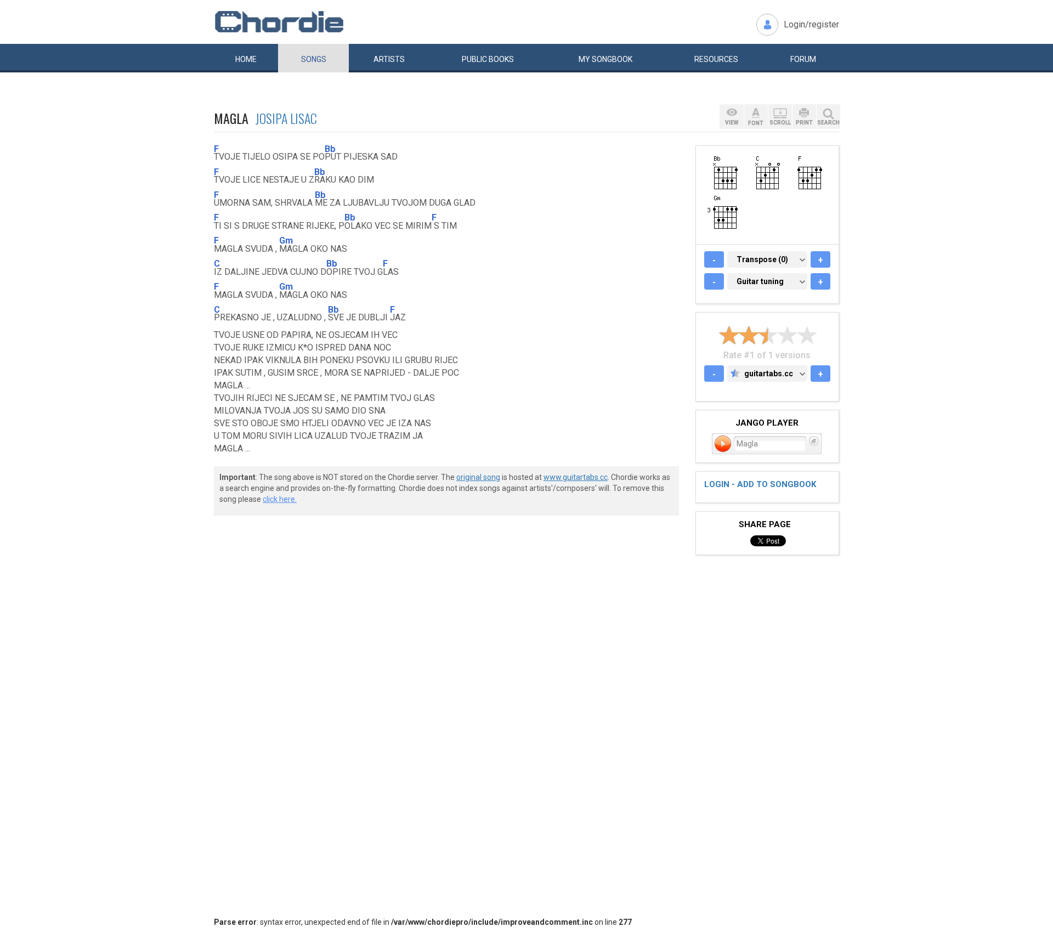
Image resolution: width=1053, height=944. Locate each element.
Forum (803, 59)
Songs (313, 59)
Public (488, 59)
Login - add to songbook (760, 484)
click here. (280, 499)
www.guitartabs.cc (576, 477)
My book (605, 59)
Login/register (811, 24)
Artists (389, 59)
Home (246, 59)
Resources (716, 59)
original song (478, 477)
